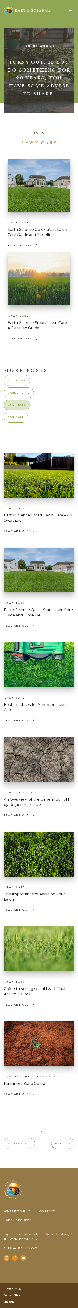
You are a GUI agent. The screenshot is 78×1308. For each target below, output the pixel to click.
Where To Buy (17, 1211)
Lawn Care (19, 223)
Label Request (18, 1220)
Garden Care (19, 392)
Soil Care (16, 417)
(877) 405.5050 (20, 1248)
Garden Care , (19, 1077)
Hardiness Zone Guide (24, 1083)
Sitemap (9, 1301)
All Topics (17, 380)
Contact (47, 1211)
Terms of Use (12, 1295)
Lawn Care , (16, 792)
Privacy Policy (12, 1288)
